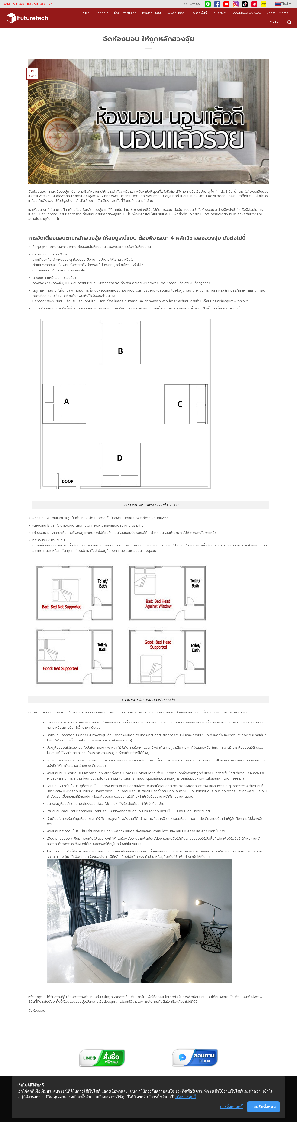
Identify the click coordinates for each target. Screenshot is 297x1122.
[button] (289, 22)
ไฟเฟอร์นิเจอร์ (175, 13)
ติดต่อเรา (275, 22)
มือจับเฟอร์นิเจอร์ (125, 13)
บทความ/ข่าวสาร (277, 13)
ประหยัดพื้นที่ (198, 13)
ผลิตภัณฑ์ (102, 13)
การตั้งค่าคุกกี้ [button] (231, 1106)
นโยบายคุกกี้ (185, 1096)
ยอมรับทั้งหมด (263, 1106)
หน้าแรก (85, 13)
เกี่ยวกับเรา (220, 13)
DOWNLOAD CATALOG (247, 13)
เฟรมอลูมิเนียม (151, 13)
